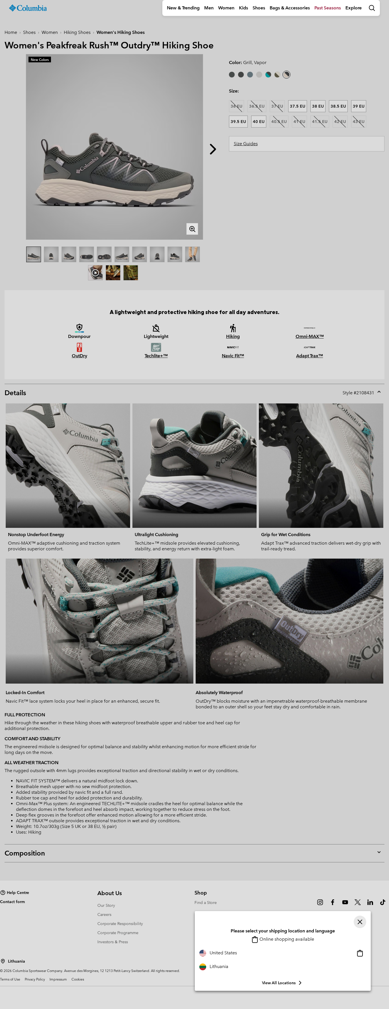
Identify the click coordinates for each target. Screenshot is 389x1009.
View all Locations (279, 982)
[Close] (360, 922)
